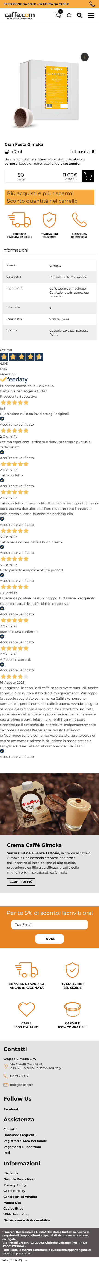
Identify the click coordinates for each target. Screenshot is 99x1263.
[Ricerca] (79, 16)
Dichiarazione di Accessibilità (26, 1220)
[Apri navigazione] (91, 15)
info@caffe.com (21, 1085)
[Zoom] (85, 57)
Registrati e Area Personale (25, 1141)
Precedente (9, 396)
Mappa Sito (12, 1202)
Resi (6, 1152)
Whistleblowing (16, 1214)
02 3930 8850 (20, 1076)
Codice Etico (13, 1208)
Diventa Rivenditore (19, 1179)
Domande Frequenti (19, 1135)
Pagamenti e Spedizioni (22, 1147)
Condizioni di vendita (20, 1197)
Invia (49, 939)
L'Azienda (10, 1173)
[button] (14, 1260)
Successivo (28, 396)
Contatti (10, 1129)
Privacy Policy (14, 1185)
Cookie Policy (14, 1191)
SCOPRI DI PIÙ (21, 882)
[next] (10, 141)
